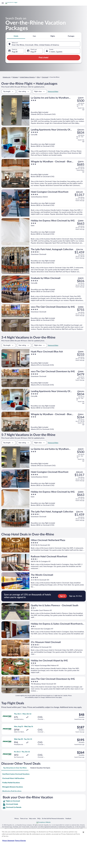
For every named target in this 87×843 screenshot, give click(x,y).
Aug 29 (33, 52)
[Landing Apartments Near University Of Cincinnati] (57, 142)
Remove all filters (53, 91)
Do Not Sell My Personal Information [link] (53, 818)
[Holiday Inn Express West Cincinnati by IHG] (57, 231)
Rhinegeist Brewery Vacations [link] (12, 787)
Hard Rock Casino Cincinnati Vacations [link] (15, 774)
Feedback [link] (68, 818)
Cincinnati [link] (45, 77)
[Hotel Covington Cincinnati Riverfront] (57, 203)
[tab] (16, 36)
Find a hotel (43, 57)
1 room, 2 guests (55, 52)
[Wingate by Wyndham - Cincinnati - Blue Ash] (57, 173)
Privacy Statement (8, 840)
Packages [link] (15, 77)
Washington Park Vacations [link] (11, 791)
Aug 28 (14, 52)
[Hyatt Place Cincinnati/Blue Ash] (57, 358)
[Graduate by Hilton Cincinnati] (57, 289)
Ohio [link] (38, 77)
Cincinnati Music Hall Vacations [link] (13, 778)
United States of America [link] (27, 77)
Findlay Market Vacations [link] (11, 782)
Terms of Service (20, 840)
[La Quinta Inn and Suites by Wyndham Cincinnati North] (57, 110)
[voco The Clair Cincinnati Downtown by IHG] (57, 318)
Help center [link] (32, 818)
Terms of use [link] (24, 818)
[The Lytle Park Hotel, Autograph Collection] (57, 260)
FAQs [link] (39, 818)
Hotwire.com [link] (6, 77)
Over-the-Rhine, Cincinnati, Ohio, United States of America (35, 45)
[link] (43, 801)
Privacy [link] (16, 818)
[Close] (83, 832)
